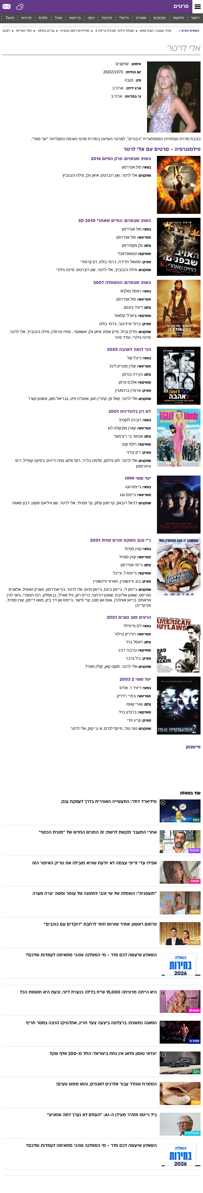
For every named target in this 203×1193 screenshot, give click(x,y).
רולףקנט (129, 444)
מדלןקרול (129, 332)
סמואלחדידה (129, 262)
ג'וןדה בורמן (132, 374)
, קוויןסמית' (16, 600)
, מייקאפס (112, 332)
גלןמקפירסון (132, 245)
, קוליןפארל (95, 666)
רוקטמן (5, 30)
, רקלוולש (74, 460)
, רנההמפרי (33, 595)
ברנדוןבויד (128, 712)
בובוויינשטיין (130, 581)
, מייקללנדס (114, 728)
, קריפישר (83, 600)
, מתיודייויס (56, 460)
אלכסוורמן (128, 382)
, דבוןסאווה (21, 503)
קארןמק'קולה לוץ (122, 428)
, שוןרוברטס (111, 175)
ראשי (195, 18)
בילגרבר (133, 658)
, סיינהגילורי (66, 270)
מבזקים (159, 18)
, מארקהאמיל (34, 589)
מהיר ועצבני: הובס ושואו (155, 30)
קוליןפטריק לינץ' (122, 366)
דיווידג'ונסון (133, 307)
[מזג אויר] (20, 6)
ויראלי (124, 18)
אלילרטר (129, 175)
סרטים (181, 6)
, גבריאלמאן (59, 399)
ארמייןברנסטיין (128, 390)
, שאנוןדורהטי (103, 595)
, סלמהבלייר (93, 460)
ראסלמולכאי (130, 291)
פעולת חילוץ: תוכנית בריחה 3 (114, 30)
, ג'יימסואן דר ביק (60, 600)
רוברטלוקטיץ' (130, 420)
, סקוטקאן (113, 666)
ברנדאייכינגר (130, 324)
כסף (91, 18)
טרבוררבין (128, 650)
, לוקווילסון (113, 460)
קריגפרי (134, 720)
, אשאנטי (81, 332)
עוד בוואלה (190, 793)
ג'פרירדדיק (126, 696)
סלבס (43, 18)
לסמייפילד (132, 626)
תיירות (26, 18)
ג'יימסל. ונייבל (125, 573)
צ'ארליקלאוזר (125, 315)
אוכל (58, 18)
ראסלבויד (134, 642)
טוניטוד (131, 728)
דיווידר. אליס (130, 688)
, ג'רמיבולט (108, 262)
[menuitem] (178, 18)
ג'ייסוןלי (130, 589)
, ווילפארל (67, 595)
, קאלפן (115, 399)
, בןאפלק (50, 595)
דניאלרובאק (127, 503)
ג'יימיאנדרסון (132, 565)
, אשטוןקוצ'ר (38, 399)
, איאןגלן (93, 175)
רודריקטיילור (125, 634)
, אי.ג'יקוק (96, 728)
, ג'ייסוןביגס (114, 589)
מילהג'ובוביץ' (126, 270)
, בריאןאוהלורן (126, 600)
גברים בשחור (46, 30)
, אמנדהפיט (80, 399)
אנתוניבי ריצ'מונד (128, 436)
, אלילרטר (106, 270)
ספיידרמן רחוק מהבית (74, 30)
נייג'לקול (134, 358)
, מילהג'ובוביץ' (74, 175)
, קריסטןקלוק (106, 503)
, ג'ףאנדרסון (56, 589)
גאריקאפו (134, 704)
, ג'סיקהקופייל (35, 460)
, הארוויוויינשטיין (106, 581)
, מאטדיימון (36, 600)
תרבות (107, 18)
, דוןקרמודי (89, 262)
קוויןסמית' (132, 549)
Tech (9, 18)
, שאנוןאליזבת (127, 595)
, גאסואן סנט (103, 600)
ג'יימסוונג (133, 487)
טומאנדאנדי (127, 254)
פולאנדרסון (131, 167)
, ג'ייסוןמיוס (94, 589)
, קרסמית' (86, 503)
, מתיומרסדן (62, 332)
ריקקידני (134, 452)
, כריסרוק (84, 595)
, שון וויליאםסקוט (45, 503)
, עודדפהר (123, 337)
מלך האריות (24, 30)
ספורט (141, 18)
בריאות (75, 18)
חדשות (178, 18)
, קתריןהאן (100, 399)
